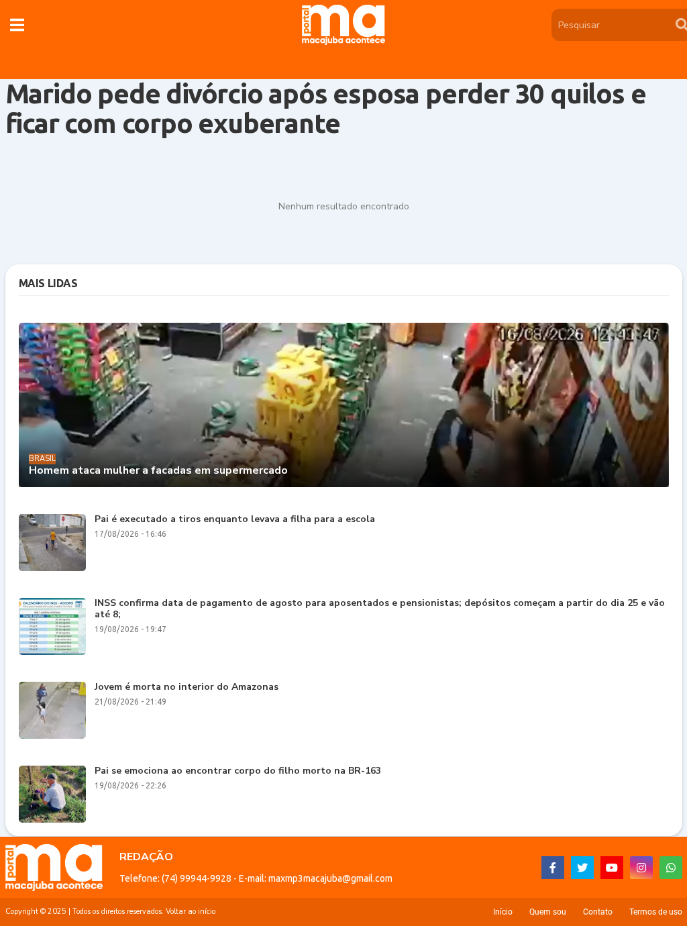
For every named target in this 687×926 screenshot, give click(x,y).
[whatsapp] (670, 867)
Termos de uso (655, 912)
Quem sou (547, 912)
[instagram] (641, 867)
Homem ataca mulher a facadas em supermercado (158, 470)
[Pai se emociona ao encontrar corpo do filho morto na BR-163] (52, 794)
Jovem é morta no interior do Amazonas (186, 687)
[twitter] (582, 867)
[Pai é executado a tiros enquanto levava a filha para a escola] (52, 542)
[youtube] (611, 867)
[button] (17, 24)
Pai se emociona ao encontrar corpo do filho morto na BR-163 (238, 771)
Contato (598, 912)
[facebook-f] (552, 867)
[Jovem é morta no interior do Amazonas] (52, 710)
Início (503, 912)
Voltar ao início (190, 912)
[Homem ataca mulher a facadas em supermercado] (344, 405)
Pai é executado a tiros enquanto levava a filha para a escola (235, 519)
